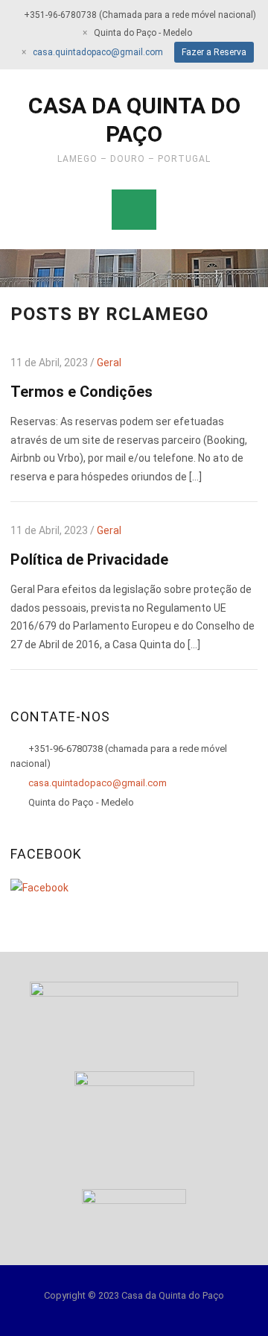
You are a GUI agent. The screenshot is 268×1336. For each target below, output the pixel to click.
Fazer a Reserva (214, 52)
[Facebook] (39, 887)
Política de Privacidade (89, 559)
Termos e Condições (81, 392)
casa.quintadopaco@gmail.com (98, 52)
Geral (109, 363)
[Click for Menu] (134, 209)
